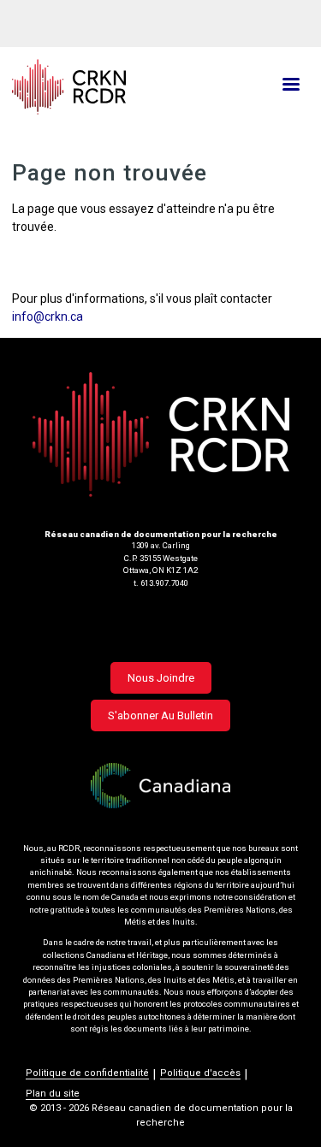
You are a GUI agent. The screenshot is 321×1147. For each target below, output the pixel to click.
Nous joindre (161, 677)
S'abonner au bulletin (160, 715)
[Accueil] (111, 87)
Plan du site (53, 1093)
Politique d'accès (200, 1073)
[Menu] (290, 86)
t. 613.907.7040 (161, 583)
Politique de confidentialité (87, 1073)
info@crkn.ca (47, 316)
